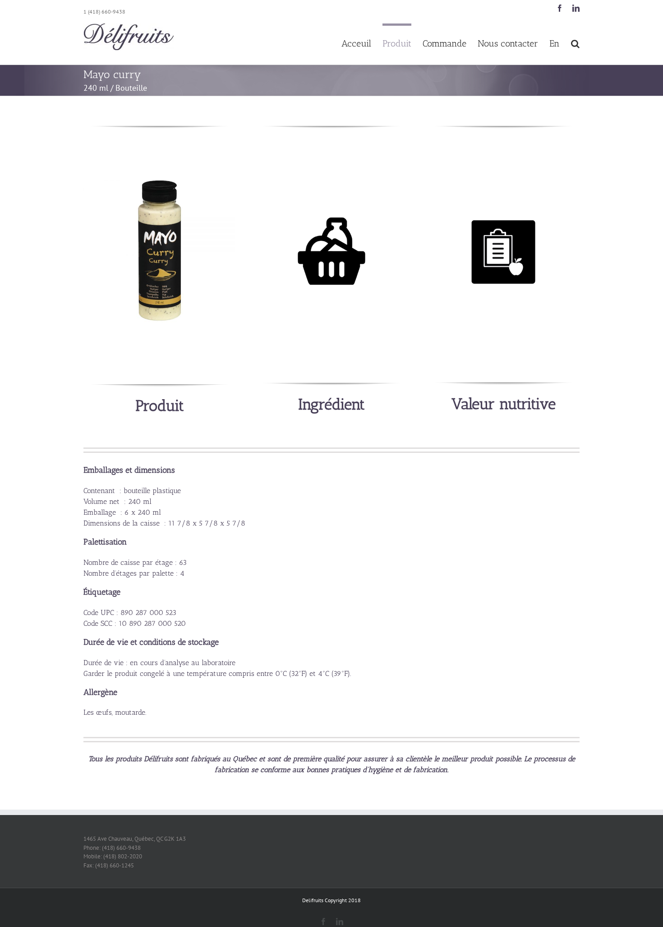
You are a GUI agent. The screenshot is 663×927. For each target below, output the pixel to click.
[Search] (575, 42)
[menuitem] (361, 42)
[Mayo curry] (159, 180)
